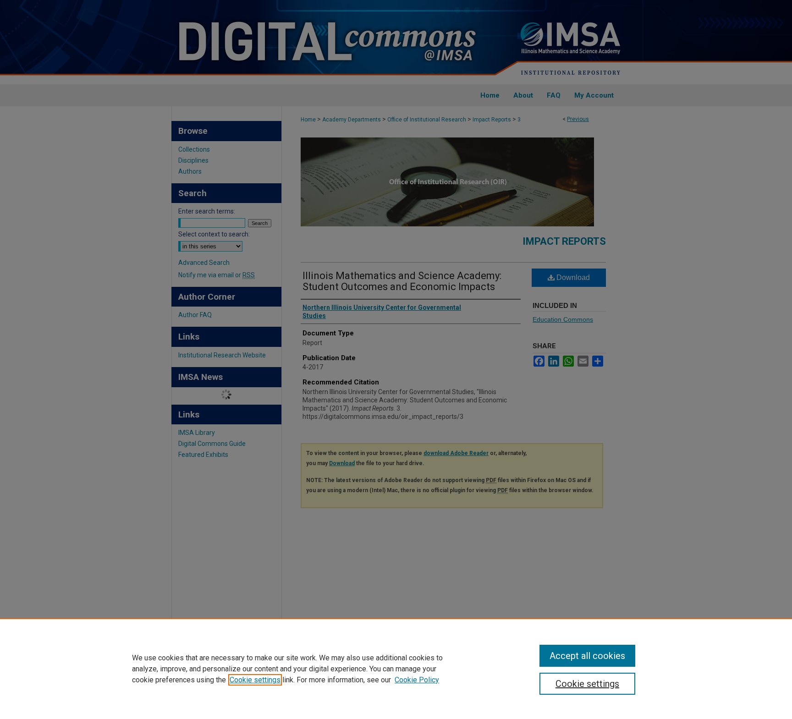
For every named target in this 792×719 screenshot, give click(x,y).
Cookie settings (255, 679)
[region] (396, 668)
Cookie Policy (417, 679)
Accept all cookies (587, 655)
